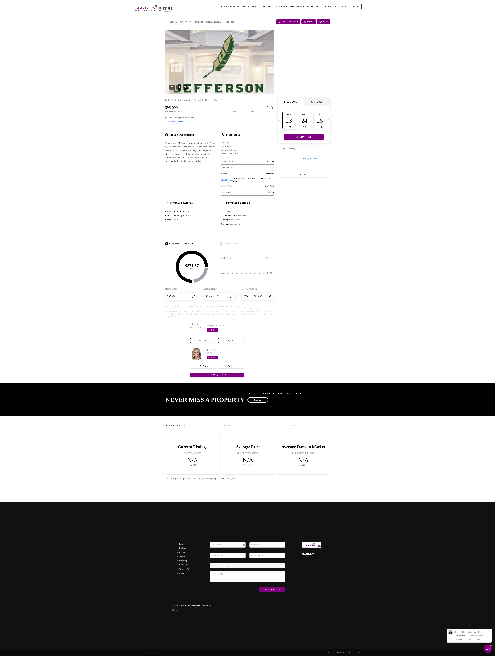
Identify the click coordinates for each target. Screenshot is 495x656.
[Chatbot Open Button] (488, 649)
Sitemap (361, 653)
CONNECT (343, 6)
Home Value (184, 565)
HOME (224, 6)
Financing (183, 561)
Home (181, 544)
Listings (182, 548)
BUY (254, 6)
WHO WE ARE (297, 6)
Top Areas (279, 6)
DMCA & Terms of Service (345, 653)
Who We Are (184, 569)
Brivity (142, 653)
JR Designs (330, 6)
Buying (182, 552)
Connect (182, 573)
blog (356, 6)
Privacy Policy (328, 653)
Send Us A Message (272, 589)
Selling (182, 556)
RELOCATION (314, 6)
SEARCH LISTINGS (239, 6)
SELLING (266, 6)
